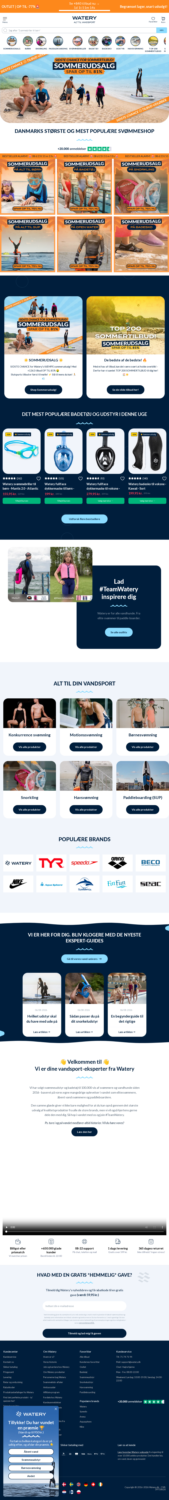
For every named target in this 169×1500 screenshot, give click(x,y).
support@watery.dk (131, 1362)
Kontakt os (8, 1362)
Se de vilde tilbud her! (125, 389)
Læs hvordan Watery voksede (133, 1452)
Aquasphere (85, 1421)
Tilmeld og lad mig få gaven (84, 1333)
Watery (83, 1406)
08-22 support (84, 1248)
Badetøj (83, 1372)
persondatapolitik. (86, 1323)
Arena (82, 1416)
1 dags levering (118, 1248)
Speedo (83, 1411)
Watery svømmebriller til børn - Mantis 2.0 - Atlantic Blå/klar (20, 488)
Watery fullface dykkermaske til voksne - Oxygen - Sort (103, 488)
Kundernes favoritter (90, 1362)
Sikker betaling (10, 1367)
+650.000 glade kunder (51, 1250)
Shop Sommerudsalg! (43, 389)
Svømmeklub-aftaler (53, 1382)
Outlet (83, 1367)
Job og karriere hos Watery (56, 1367)
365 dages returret (151, 1248)
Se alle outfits (119, 632)
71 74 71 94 (126, 1357)
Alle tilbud (84, 1357)
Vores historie (50, 1362)
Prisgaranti (8, 1372)
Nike (82, 1426)
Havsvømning (86, 1387)
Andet (31, 1475)
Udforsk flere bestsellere (84, 518)
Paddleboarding (87, 1392)
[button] (14, 571)
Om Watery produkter (54, 1372)
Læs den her (84, 1131)
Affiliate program (51, 1392)
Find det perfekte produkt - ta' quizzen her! (18, 1399)
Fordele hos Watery (52, 1397)
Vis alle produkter (30, 746)
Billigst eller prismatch (18, 1250)
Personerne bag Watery (54, 1377)
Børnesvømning (31, 1467)
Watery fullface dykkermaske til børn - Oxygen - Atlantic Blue (60, 488)
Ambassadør (49, 1387)
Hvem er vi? (48, 1357)
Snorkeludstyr (86, 1382)
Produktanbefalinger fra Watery (18, 1392)
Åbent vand (31, 1451)
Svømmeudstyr (87, 1377)
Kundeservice (9, 1357)
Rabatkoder (9, 1387)
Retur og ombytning (12, 1382)
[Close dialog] (55, 1408)
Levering (7, 1377)
